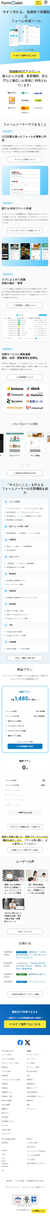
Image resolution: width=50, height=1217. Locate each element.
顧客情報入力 (31, 1084)
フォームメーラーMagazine (36, 1151)
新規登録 (5, 1143)
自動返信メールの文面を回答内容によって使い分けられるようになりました (31, 955)
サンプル (5, 1125)
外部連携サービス (8, 1121)
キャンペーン (31, 1059)
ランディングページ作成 (10, 1063)
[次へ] (28, 465)
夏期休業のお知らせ (37, 974)
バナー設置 (30, 1159)
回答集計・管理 (7, 1096)
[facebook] (20, 1042)
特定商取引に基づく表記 (35, 1181)
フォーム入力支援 (8, 1059)
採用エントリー (32, 1088)
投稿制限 (5, 1075)
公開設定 (5, 1084)
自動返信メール (7, 1092)
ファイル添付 (6, 1071)
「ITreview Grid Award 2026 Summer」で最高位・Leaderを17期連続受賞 (31, 966)
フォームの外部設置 (33, 1155)
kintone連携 (6, 1105)
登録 (28, 1105)
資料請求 (30, 1100)
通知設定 (5, 1088)
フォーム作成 (6, 1055)
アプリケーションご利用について (34, 1187)
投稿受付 (30, 1080)
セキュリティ (6, 1134)
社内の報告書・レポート (35, 1096)
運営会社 (10, 1181)
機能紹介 (5, 1109)
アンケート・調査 (33, 1067)
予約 (28, 1075)
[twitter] (27, 1042)
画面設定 (5, 1067)
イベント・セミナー (33, 1055)
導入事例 (5, 1117)
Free (3, 1154)
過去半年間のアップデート (36, 1163)
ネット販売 (30, 1063)
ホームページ (31, 1109)
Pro (3, 1170)
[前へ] (22, 465)
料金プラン (5, 1113)
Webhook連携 (6, 1100)
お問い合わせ (31, 1147)
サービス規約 (19, 1181)
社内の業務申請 (32, 1092)
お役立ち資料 (6, 1130)
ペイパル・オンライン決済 (11, 1080)
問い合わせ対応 (32, 1071)
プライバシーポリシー (12, 1187)
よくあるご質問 (32, 1143)
